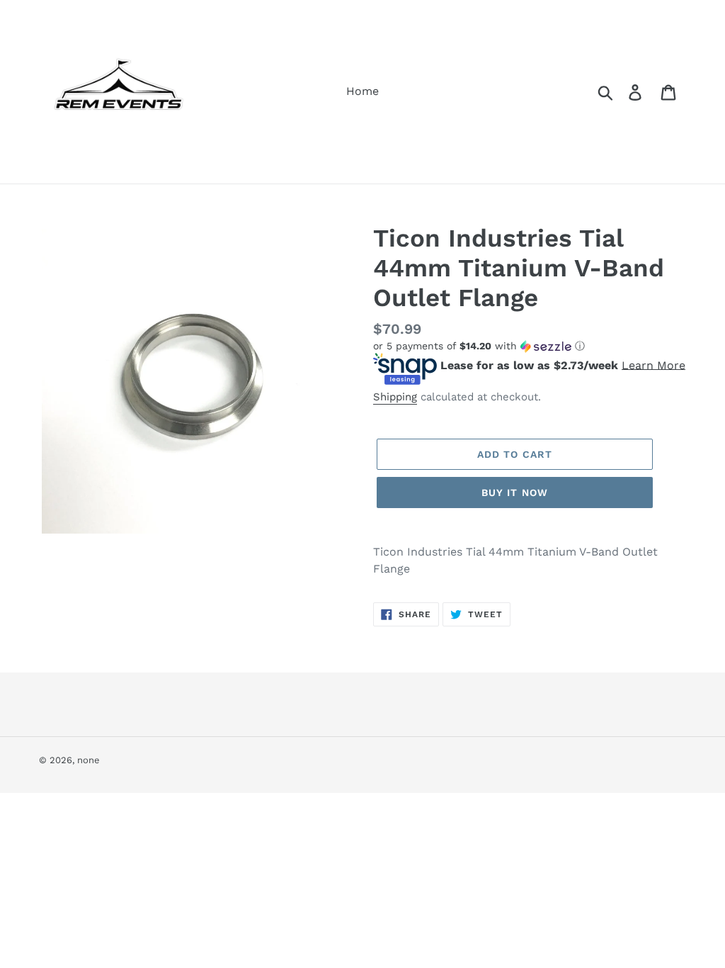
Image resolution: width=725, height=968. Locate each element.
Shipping (395, 396)
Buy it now (514, 492)
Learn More (653, 364)
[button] (529, 346)
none (88, 760)
